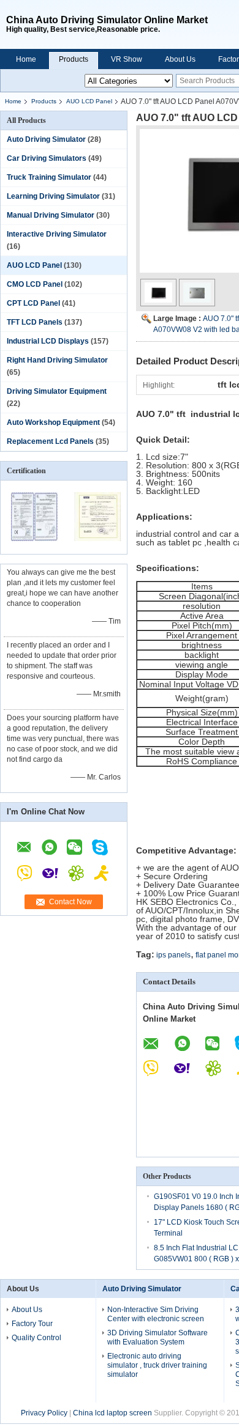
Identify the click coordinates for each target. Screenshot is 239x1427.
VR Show (126, 59)
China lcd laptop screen (112, 1413)
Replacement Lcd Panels (50, 441)
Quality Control (36, 1337)
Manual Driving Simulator (50, 215)
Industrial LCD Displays (48, 341)
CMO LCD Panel (35, 284)
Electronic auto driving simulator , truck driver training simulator (157, 1365)
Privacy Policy (44, 1413)
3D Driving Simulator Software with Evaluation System (157, 1337)
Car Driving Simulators (46, 158)
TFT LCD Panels (35, 322)
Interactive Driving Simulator (57, 234)
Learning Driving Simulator (53, 196)
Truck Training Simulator (49, 177)
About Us (180, 59)
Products (73, 59)
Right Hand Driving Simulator (57, 360)
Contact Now (70, 902)
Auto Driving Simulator (46, 139)
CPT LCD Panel (33, 303)
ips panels (173, 955)
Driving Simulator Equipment (57, 391)
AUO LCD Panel (89, 101)
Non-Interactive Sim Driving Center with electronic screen (155, 1314)
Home (26, 59)
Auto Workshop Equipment (53, 422)
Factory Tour (32, 1323)
